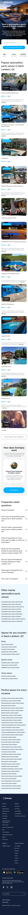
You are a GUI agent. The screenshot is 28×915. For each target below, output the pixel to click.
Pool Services (5, 825)
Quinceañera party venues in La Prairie (11, 609)
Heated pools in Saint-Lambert (9, 651)
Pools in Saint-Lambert (7, 644)
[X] (7, 887)
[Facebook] (3, 887)
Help (3, 829)
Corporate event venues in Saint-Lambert (11, 722)
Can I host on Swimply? (9, 579)
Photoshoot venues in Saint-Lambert (10, 764)
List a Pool (17, 806)
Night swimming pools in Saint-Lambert (11, 759)
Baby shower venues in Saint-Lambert (11, 700)
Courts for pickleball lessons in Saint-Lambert (13, 732)
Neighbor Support (6, 846)
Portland (17, 851)
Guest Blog (4, 816)
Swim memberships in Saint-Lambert (10, 781)
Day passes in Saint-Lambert (8, 737)
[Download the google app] (18, 872)
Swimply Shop (5, 808)
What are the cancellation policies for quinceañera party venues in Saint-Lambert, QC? (11, 551)
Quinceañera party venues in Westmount (11, 621)
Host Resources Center (20, 816)
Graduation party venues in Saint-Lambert (12, 749)
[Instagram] (11, 887)
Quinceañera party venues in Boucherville (12, 602)
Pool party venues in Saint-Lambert (10, 771)
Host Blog (4, 818)
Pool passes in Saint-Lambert (8, 773)
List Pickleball (18, 811)
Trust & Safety (5, 832)
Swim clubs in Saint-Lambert (8, 778)
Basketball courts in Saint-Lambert (10, 667)
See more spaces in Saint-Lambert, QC (14, 437)
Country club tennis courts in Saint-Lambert (12, 730)
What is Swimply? (7, 510)
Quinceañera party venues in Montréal (11, 616)
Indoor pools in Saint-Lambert (9, 647)
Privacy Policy (5, 902)
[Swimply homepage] (14, 2)
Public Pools (5, 839)
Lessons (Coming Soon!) (7, 827)
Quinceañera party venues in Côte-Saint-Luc (12, 606)
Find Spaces (14, 490)
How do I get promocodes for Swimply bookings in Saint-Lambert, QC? (11, 561)
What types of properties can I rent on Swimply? (12, 571)
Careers (4, 806)
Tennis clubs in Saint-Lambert (9, 783)
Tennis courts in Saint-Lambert (9, 665)
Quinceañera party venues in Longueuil (11, 611)
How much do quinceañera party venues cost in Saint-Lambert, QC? (13, 518)
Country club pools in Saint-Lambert (10, 727)
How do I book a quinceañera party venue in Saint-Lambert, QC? (12, 529)
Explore (4, 837)
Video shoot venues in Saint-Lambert (10, 788)
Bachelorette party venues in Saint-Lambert (12, 703)
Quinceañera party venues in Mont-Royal (11, 614)
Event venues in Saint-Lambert (9, 744)
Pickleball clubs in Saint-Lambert (9, 766)
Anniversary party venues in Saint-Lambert (12, 698)
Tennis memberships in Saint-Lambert (11, 786)
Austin (16, 855)
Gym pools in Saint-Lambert (8, 752)
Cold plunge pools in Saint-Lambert (10, 654)
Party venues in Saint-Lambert (9, 761)
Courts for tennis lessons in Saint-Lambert (12, 734)
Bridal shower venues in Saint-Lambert (11, 715)
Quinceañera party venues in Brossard (11, 604)
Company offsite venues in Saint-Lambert (12, 717)
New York (17, 848)
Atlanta (16, 853)
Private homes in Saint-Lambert (9, 678)
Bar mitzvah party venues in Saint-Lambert (12, 708)
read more (3, 102)
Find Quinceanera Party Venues (14, 47)
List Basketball (18, 813)
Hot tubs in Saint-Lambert (8, 649)
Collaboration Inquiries (7, 834)
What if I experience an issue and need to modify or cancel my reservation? (12, 540)
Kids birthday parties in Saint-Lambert (11, 754)
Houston (17, 858)
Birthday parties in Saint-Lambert (10, 713)
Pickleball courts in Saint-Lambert (10, 662)
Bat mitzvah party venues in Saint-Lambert (12, 710)
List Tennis (17, 808)
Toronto (16, 863)
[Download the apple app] (7, 872)
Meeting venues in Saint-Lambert (9, 756)
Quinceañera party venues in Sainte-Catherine (13, 619)
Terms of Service (6, 899)
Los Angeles (17, 846)
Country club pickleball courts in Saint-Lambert (13, 725)
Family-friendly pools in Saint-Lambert (11, 747)
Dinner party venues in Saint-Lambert (11, 739)
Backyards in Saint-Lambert (8, 676)
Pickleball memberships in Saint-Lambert (12, 769)
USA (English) (6, 894)
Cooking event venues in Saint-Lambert (11, 720)
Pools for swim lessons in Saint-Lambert (11, 776)
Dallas (16, 860)
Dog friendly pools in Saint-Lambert (10, 742)
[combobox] (14, 43)
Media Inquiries (5, 811)
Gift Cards (4, 813)
